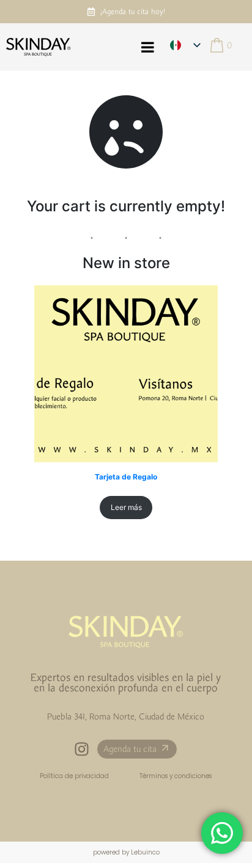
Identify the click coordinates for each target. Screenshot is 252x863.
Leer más (126, 507)
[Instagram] (81, 749)
